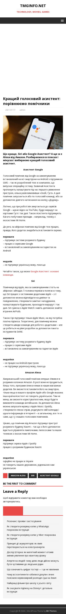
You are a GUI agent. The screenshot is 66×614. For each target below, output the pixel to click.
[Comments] (53, 510)
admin (22, 109)
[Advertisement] (33, 61)
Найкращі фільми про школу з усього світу (29, 583)
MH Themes (51, 611)
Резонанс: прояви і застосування (24, 521)
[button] (61, 20)
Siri (33, 475)
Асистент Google (49, 475)
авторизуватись (11, 501)
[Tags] (33, 510)
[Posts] (13, 510)
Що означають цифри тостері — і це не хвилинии (33, 569)
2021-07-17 (10, 109)
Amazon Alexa (18, 475)
